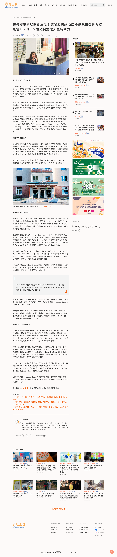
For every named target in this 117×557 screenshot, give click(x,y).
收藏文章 (50, 35)
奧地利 (97, 226)
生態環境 (86, 463)
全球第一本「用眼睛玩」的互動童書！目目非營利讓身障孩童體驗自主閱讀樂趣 (93, 496)
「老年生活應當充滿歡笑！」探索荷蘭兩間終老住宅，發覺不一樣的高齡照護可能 (84, 80)
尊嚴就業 (24, 17)
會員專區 (109, 5)
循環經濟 (83, 102)
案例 (22, 35)
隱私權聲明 (58, 551)
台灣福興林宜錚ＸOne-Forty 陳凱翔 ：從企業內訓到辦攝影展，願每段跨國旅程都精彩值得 (70, 496)
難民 (90, 226)
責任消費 (77, 116)
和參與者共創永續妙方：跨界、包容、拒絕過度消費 (93, 467)
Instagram (101, 532)
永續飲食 (83, 133)
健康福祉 (77, 85)
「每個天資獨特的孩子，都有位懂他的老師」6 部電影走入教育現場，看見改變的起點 (89, 62)
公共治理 (21, 463)
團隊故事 (54, 527)
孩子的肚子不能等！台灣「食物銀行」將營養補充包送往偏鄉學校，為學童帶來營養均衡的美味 (84, 128)
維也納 (84, 226)
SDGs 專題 (69, 530)
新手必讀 (69, 527)
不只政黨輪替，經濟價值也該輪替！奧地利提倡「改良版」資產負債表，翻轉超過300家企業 (46, 468)
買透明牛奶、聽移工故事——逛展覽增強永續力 (22, 495)
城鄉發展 (62, 463)
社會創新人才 (84, 530)
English (53, 532)
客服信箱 (98, 527)
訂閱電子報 (98, 535)
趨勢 (82, 68)
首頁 (14, 17)
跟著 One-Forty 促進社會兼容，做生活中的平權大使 (45, 495)
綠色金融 (38, 463)
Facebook (101, 530)
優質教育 (77, 68)
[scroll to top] (112, 552)
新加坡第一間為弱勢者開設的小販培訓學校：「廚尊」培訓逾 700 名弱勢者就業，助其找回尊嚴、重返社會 (70, 469)
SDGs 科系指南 (84, 532)
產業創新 (83, 85)
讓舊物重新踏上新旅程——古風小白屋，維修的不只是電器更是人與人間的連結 (84, 97)
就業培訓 (76, 230)
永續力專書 (69, 532)
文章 (18, 17)
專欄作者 (54, 530)
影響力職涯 (31, 17)
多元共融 (15, 463)
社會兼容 (76, 226)
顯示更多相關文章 (58, 509)
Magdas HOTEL (48, 207)
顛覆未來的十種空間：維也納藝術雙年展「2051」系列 (22, 467)
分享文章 (29, 35)
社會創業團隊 (84, 527)
